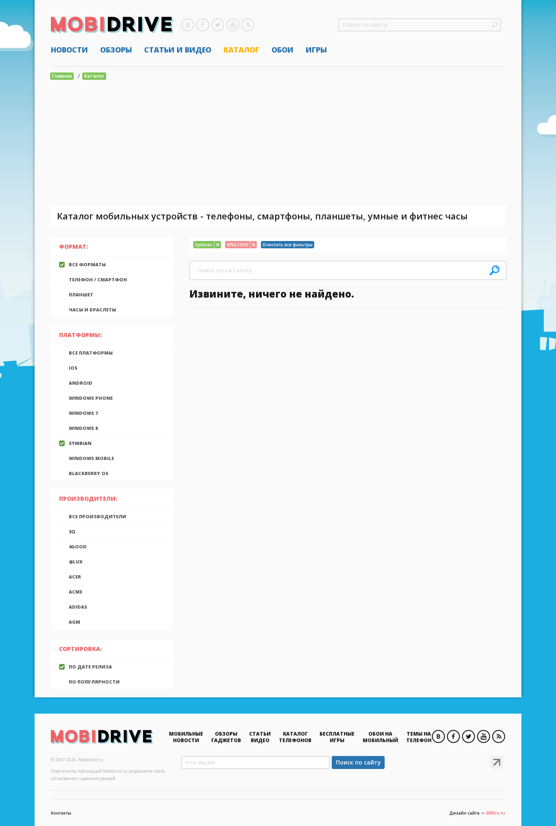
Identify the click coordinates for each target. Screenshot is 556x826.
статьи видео (260, 737)
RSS (247, 24)
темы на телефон (418, 737)
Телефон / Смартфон (98, 279)
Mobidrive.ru (112, 25)
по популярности (94, 682)
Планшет (81, 294)
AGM (74, 622)
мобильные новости (186, 737)
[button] (494, 25)
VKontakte (187, 24)
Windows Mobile (91, 458)
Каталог (241, 50)
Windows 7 (83, 413)
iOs (73, 368)
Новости (69, 50)
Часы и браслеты (92, 310)
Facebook (202, 24)
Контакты (61, 813)
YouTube (232, 24)
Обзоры (116, 50)
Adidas (78, 607)
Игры (316, 50)
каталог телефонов (295, 737)
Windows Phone (91, 398)
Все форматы (87, 264)
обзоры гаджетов (226, 737)
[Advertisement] (278, 144)
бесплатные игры (337, 737)
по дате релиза (90, 667)
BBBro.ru (495, 813)
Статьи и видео (177, 50)
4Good (78, 546)
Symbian (80, 443)
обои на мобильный (380, 737)
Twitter (217, 24)
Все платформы (91, 353)
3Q (72, 531)
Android (80, 383)
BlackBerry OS (88, 473)
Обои (282, 50)
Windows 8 (83, 428)
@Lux (76, 562)
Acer (75, 577)
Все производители (97, 516)
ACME (75, 592)
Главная (62, 75)
